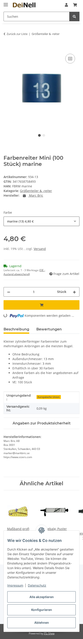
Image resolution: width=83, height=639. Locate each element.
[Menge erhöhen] (74, 291)
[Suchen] (74, 16)
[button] (66, 4)
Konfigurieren (41, 610)
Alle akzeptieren (41, 597)
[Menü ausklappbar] (6, 3)
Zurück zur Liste (17, 34)
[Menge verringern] (9, 291)
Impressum (15, 585)
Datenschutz (37, 585)
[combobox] (41, 221)
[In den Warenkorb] (7, 47)
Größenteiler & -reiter (36, 191)
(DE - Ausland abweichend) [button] (24, 272)
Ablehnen (41, 622)
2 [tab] (43, 135)
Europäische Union (49, 397)
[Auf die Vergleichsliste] (70, 58)
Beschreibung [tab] (16, 329)
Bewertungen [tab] (49, 329)
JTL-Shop (49, 633)
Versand (40, 249)
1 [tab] (39, 135)
